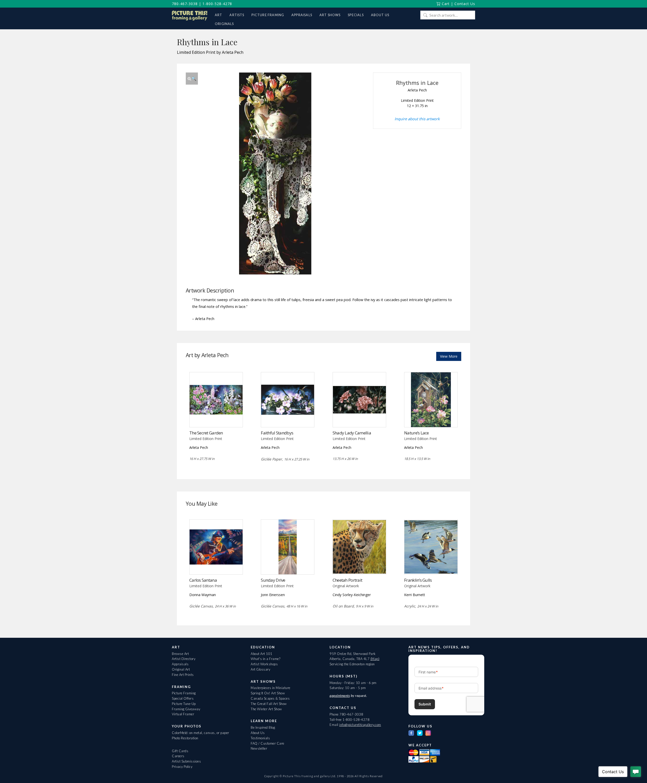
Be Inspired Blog (263, 727)
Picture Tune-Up (184, 704)
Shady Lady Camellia (352, 433)
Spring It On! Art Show (268, 693)
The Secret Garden (206, 433)
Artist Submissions (186, 761)
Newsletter (259, 748)
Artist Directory (183, 659)
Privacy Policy (182, 767)
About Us (258, 733)
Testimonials (260, 738)
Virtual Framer (183, 714)
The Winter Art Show (266, 709)
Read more (215, 417)
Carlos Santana (203, 580)
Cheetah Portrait (347, 580)
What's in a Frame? (265, 659)
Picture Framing (184, 693)
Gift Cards (180, 751)
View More (448, 356)
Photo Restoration (185, 738)
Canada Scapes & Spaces (270, 698)
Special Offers (183, 698)
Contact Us (464, 3)
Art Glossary (260, 669)
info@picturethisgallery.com (360, 725)
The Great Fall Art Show (269, 704)
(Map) (375, 659)
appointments (340, 696)
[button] (192, 78)
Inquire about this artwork (417, 118)
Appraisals (180, 664)
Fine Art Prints (183, 675)
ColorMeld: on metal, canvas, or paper (200, 733)
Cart (445, 3)
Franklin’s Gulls (418, 580)
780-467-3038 (185, 3)
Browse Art (180, 654)
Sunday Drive (273, 580)
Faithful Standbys (277, 433)
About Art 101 (261, 654)
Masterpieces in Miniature (270, 688)
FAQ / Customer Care (267, 743)
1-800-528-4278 (217, 3)
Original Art (181, 669)
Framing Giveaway (186, 709)
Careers (178, 756)
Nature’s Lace (416, 433)
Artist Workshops (264, 664)
